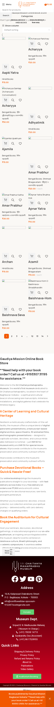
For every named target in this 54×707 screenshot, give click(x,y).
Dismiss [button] (50, 699)
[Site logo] (27, 4)
